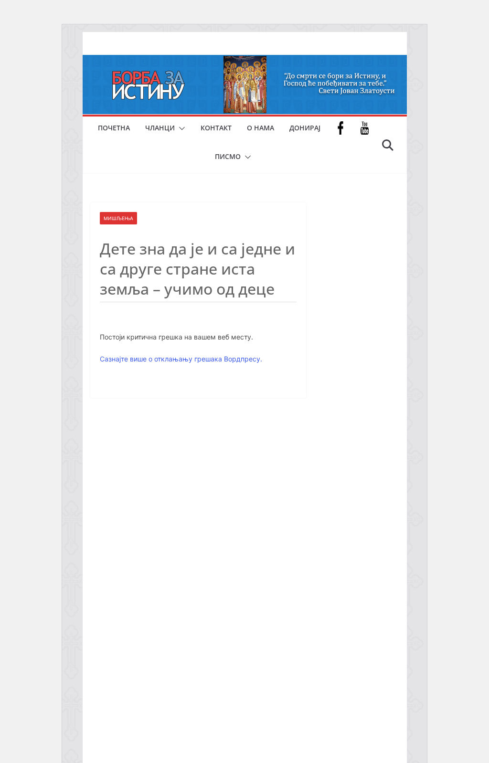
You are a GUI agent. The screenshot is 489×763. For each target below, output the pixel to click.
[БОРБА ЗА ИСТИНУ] (245, 61)
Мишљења (118, 218)
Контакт (216, 127)
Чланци (160, 127)
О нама (260, 127)
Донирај (304, 127)
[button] (180, 128)
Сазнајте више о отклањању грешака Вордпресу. (181, 359)
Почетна (114, 127)
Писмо (228, 156)
